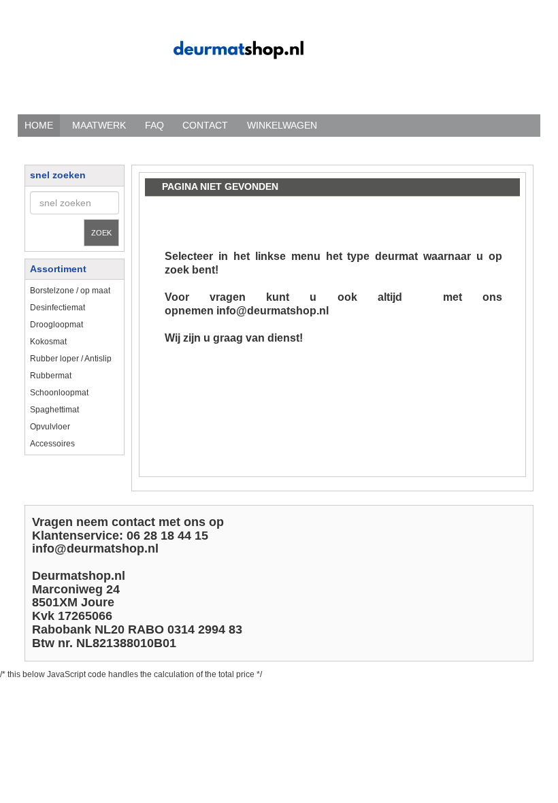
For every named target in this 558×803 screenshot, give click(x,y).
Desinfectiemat (57, 307)
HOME (38, 125)
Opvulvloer (50, 426)
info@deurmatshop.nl (272, 310)
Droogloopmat (56, 324)
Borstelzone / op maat (70, 290)
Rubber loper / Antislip (71, 358)
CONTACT (205, 125)
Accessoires (52, 443)
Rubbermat (50, 375)
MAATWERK (99, 125)
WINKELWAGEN (282, 125)
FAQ (154, 125)
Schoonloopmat (59, 392)
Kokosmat (48, 341)
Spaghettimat (54, 409)
